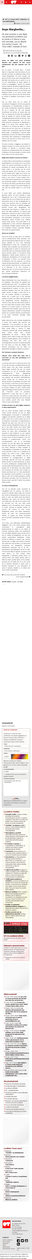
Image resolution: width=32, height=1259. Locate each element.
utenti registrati (18, 735)
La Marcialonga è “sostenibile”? (15, 1086)
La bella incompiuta (12, 1107)
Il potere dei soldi (11, 1096)
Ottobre (14, 1167)
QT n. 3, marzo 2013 (12, 19)
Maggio (15, 1186)
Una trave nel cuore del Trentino (14, 575)
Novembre (9, 1163)
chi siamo (14, 1232)
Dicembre (9, 1159)
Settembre (11, 1171)
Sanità (14, 581)
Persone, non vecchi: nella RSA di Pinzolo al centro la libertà (16, 1101)
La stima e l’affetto (11, 1088)
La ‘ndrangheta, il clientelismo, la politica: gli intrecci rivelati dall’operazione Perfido (15, 846)
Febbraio (14, 1152)
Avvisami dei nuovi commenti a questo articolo (14, 775)
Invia (16, 798)
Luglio (16, 1176)
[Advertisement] (16, 652)
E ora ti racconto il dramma (14, 1105)
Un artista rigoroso (11, 1098)
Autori (4, 1245)
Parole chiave (6, 1241)
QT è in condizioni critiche (13, 936)
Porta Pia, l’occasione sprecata (15, 1084)
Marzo (15, 1195)
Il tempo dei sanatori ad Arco (14, 1109)
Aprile (12, 1191)
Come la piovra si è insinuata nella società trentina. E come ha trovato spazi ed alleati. (16, 853)
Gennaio (14, 1155)
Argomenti (5, 1243)
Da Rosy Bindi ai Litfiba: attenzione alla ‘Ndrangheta (15, 914)
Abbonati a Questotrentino (14, 946)
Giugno (12, 1181)
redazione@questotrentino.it (20, 1230)
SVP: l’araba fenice (22, 577)
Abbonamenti (6, 1247)
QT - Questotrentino (12, 1090)
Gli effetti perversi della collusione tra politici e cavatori (16, 907)
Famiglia (20, 581)
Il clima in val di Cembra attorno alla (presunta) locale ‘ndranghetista (15, 828)
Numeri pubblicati (7, 1240)
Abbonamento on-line (9, 1248)
